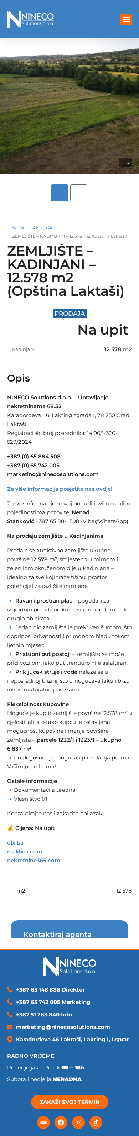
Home (17, 227)
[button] (126, 19)
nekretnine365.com (33, 860)
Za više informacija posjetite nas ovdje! (59, 488)
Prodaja (70, 313)
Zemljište (42, 227)
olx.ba (15, 842)
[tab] (59, 192)
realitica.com (24, 851)
